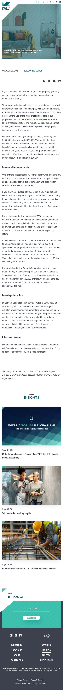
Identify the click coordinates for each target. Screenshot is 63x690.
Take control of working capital (17, 513)
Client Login (44, 2)
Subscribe (31, 618)
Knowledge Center (33, 71)
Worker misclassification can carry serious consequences (29, 569)
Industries (17, 645)
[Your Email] (31, 609)
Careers (46, 655)
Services (46, 645)
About (17, 655)
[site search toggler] (50, 2)
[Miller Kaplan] (6, 6)
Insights (46, 650)
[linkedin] (11, 635)
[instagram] (16, 635)
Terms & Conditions (38, 680)
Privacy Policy (22, 680)
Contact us (37, 1)
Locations (17, 650)
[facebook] (20, 635)
